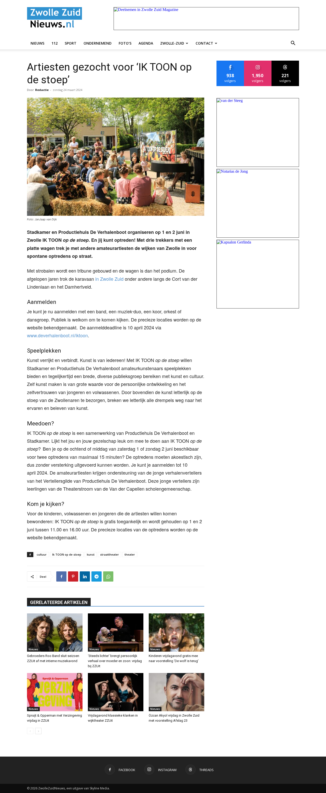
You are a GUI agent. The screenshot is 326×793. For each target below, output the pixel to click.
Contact (204, 43)
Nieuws (37, 43)
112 (54, 43)
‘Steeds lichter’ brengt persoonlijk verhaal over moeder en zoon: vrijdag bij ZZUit (115, 661)
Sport (70, 43)
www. (32, 335)
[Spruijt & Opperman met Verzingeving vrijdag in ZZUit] (55, 692)
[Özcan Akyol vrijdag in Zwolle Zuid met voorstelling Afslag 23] (176, 692)
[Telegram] (96, 576)
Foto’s (125, 43)
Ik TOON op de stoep (66, 554)
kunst (90, 554)
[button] (293, 43)
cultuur (42, 554)
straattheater (109, 554)
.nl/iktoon (79, 335)
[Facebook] (61, 576)
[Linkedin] (85, 576)
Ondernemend (98, 43)
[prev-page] (30, 731)
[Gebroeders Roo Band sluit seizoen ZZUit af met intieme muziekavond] (55, 632)
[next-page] (38, 731)
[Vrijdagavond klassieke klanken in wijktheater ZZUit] (115, 692)
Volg (258, 62)
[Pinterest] (73, 576)
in (97, 278)
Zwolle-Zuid (172, 43)
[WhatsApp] (108, 576)
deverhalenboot (54, 335)
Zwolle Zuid (112, 278)
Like (230, 62)
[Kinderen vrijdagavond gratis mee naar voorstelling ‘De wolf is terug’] (176, 632)
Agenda (146, 43)
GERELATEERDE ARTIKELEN (59, 602)
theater (130, 554)
